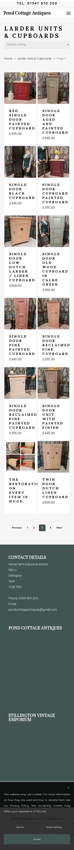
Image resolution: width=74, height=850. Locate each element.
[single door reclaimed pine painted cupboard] (20, 383)
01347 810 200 (28, 598)
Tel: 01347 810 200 (37, 3)
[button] (68, 13)
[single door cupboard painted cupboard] (53, 162)
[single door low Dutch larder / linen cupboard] (20, 231)
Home (8, 58)
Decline (20, 827)
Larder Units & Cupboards (34, 58)
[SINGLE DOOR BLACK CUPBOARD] (20, 162)
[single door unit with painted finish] (53, 383)
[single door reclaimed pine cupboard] (53, 313)
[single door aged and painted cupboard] (53, 88)
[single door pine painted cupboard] (20, 313)
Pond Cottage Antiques (26, 13)
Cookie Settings (54, 827)
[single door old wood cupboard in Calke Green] (53, 231)
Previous (17, 527)
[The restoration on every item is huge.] (20, 457)
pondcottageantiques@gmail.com (33, 609)
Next (59, 527)
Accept (37, 839)
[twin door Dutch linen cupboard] (53, 457)
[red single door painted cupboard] (20, 88)
